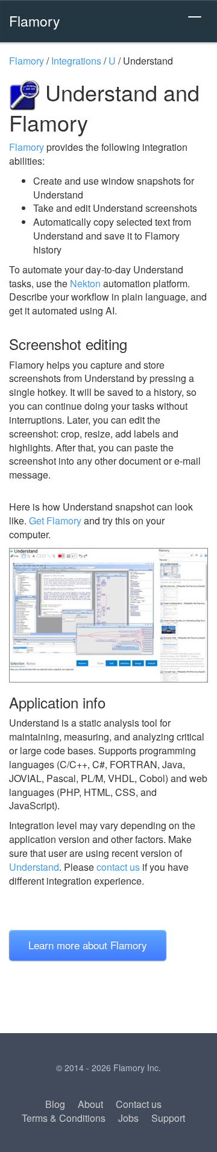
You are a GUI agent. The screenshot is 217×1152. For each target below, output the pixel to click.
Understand (34, 867)
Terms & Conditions (63, 1118)
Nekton (85, 283)
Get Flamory (55, 520)
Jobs (128, 1118)
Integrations (76, 61)
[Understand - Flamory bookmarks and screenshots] (108, 615)
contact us (118, 867)
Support (168, 1118)
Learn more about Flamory (87, 944)
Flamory (34, 20)
